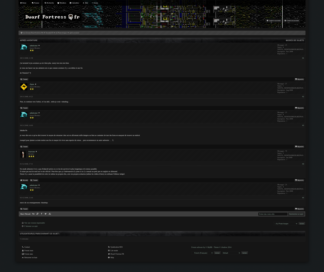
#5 (303, 198)
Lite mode (114, 251)
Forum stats (28, 254)
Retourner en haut (30, 257)
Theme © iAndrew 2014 (222, 247)
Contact (27, 247)
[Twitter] (46, 214)
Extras (96, 3)
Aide (86, 3)
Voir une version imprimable (34, 223)
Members (62, 3)
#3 (303, 125)
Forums (36, 3)
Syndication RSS (116, 247)
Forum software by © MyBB (202, 247)
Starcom (31, 152)
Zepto (32, 84)
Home (24, 3)
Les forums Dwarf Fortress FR (33, 33)
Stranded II (49, 33)
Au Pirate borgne (61, 33)
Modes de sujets (295, 40)
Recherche (50, 3)
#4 (303, 164)
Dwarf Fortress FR (117, 254)
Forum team (28, 251)
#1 (303, 58)
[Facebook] (41, 214)
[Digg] (33, 214)
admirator (34, 46)
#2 (303, 97)
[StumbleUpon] (50, 214)
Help (112, 257)
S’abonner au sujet (31, 226)
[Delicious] (37, 214)
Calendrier (75, 3)
